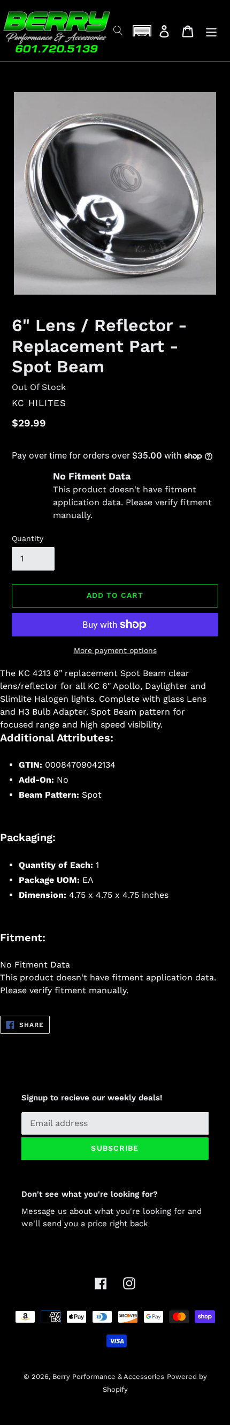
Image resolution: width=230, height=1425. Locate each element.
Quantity (27, 538)
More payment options (115, 650)
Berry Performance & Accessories (108, 1376)
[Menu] (211, 31)
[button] (141, 30)
